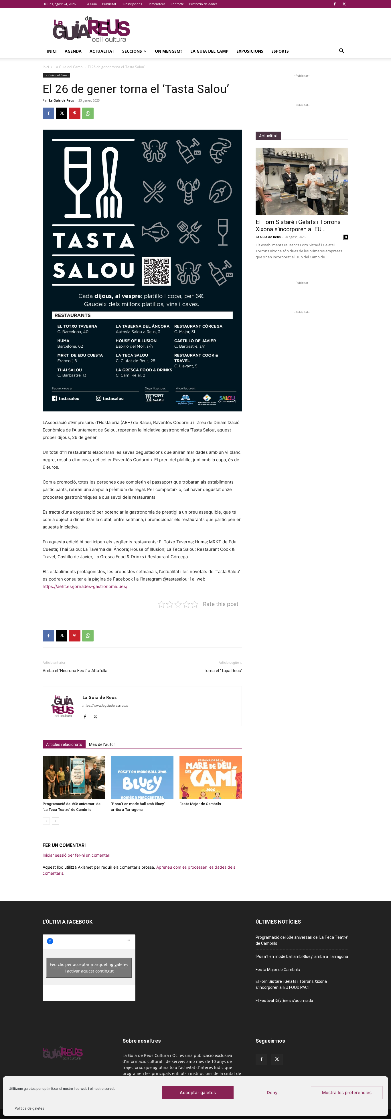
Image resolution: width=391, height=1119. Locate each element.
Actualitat (102, 51)
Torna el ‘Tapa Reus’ (223, 670)
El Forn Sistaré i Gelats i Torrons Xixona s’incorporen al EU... (298, 226)
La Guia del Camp (209, 51)
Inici (52, 51)
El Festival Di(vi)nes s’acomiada (284, 1000)
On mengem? (168, 51)
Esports (280, 51)
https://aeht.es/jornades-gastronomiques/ (85, 586)
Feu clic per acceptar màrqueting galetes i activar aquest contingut (89, 968)
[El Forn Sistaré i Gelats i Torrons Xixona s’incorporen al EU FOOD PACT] (302, 181)
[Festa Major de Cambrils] (210, 777)
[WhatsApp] (88, 113)
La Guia (91, 4)
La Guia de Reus (61, 100)
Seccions (132, 51)
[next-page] (55, 821)
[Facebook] (334, 4)
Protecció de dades (203, 4)
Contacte (177, 4)
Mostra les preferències (347, 1092)
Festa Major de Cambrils (200, 804)
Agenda (73, 51)
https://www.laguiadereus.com (105, 706)
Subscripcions (132, 4)
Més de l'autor (102, 744)
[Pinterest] (74, 113)
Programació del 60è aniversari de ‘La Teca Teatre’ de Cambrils (302, 940)
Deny (272, 1092)
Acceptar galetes (198, 1092)
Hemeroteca (156, 4)
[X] (344, 4)
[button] (341, 51)
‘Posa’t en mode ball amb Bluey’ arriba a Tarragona (302, 956)
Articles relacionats (64, 744)
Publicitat (109, 4)
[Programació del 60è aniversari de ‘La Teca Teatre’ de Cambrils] (74, 777)
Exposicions (249, 51)
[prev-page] (46, 821)
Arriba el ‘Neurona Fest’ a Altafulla (75, 670)
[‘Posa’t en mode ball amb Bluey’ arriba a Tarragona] (142, 777)
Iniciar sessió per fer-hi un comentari (76, 855)
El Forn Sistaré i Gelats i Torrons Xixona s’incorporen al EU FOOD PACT (291, 984)
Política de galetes (29, 1108)
